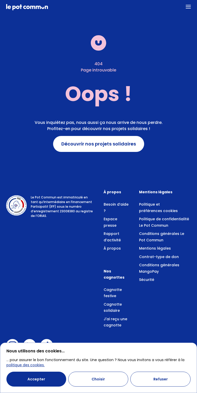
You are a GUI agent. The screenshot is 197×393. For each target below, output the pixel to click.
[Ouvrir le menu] (188, 6)
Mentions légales (155, 248)
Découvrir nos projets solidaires (98, 144)
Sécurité (146, 279)
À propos (112, 248)
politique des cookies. (25, 365)
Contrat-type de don (159, 256)
